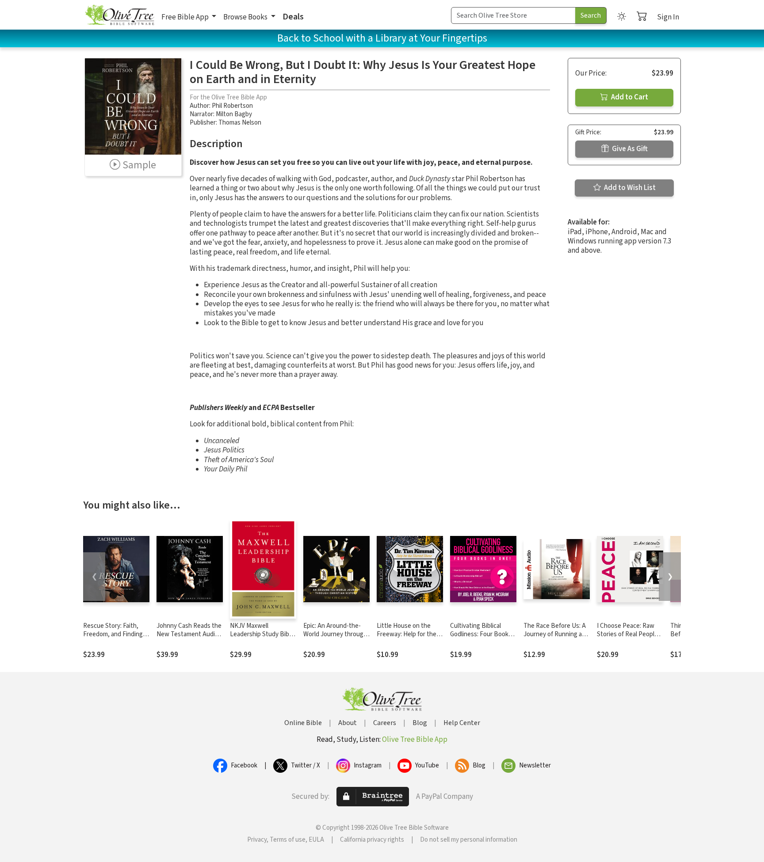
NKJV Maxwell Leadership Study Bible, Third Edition (263, 634)
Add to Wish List (629, 187)
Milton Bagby (234, 114)
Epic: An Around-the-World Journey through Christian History (335, 634)
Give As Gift (629, 149)
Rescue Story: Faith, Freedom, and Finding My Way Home (113, 634)
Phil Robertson (232, 105)
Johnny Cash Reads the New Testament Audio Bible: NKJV (189, 634)
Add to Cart (629, 97)
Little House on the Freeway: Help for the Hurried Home (406, 634)
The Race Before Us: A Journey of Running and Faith (556, 634)
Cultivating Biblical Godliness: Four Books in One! (481, 634)
